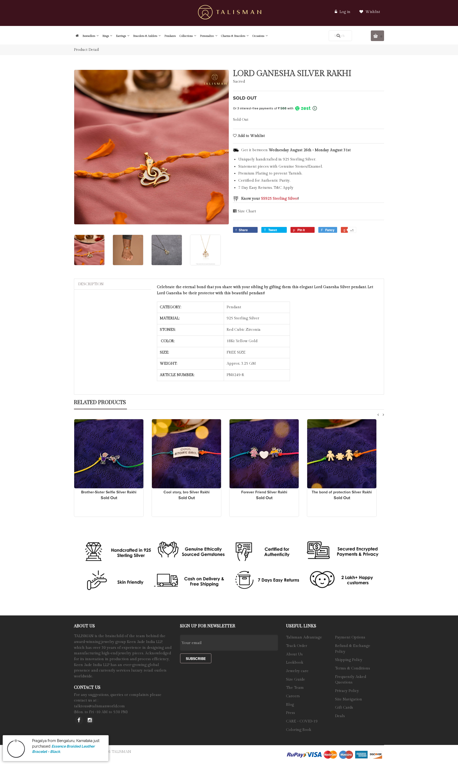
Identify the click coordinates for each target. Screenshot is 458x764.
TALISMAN (121, 752)
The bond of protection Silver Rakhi (342, 492)
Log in (345, 12)
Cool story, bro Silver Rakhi (187, 492)
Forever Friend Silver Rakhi (264, 492)
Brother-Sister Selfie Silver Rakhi (108, 492)
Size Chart (247, 211)
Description (91, 284)
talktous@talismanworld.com (99, 706)
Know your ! (270, 198)
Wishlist (372, 12)
